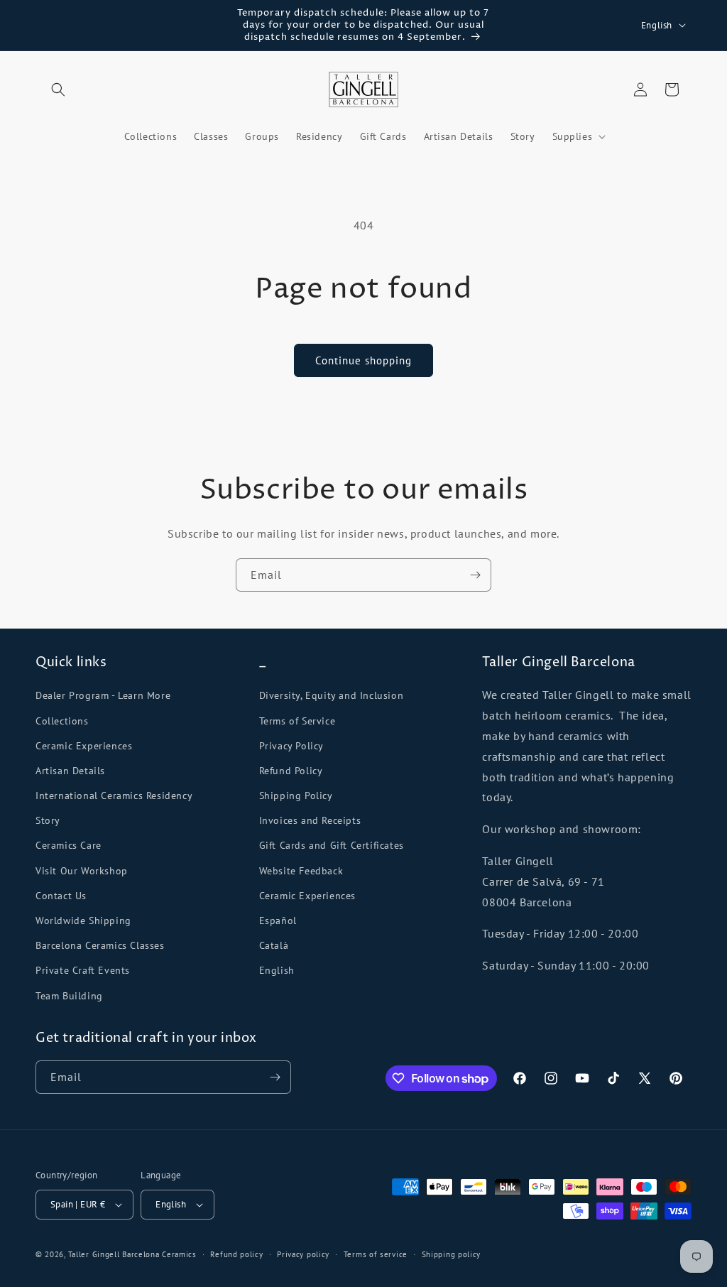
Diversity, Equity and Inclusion (331, 695)
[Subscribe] (475, 575)
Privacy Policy (291, 745)
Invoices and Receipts (310, 820)
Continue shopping (363, 360)
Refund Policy (291, 770)
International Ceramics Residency (113, 795)
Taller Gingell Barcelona (114, 1254)
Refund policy (236, 1254)
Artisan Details (70, 770)
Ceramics (179, 1254)
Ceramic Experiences (83, 745)
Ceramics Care (68, 845)
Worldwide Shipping (83, 920)
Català (274, 945)
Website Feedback (301, 870)
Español (278, 920)
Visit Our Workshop (81, 870)
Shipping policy (451, 1254)
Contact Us (61, 895)
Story (47, 820)
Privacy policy (303, 1254)
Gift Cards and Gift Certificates (331, 845)
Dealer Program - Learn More (102, 695)
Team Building (69, 995)
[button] (58, 89)
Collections (62, 721)
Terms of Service (297, 721)
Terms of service (376, 1254)
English (277, 970)
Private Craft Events (82, 970)
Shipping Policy (296, 795)
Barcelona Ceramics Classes (100, 945)
